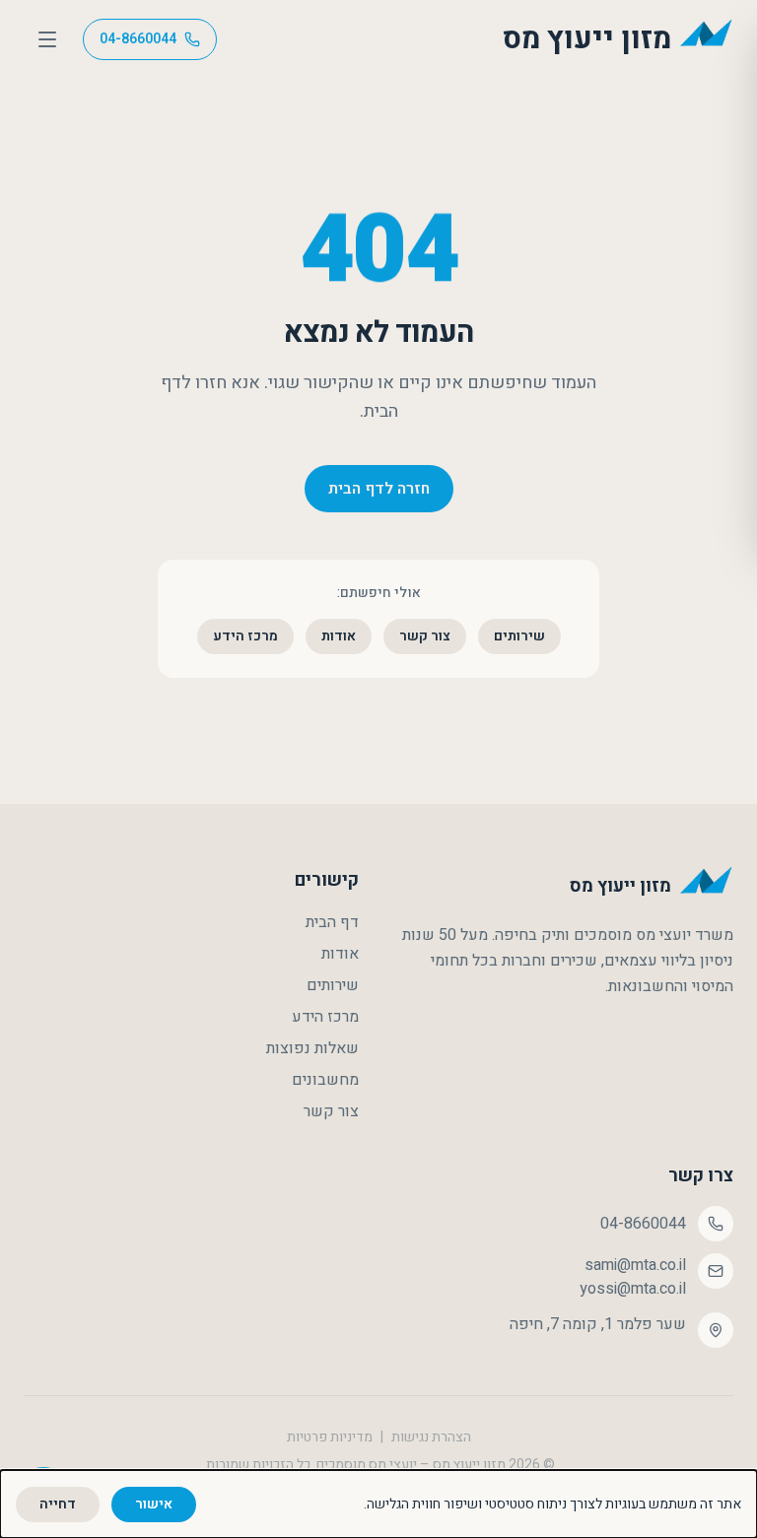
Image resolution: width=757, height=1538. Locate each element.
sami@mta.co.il (635, 1265)
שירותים (519, 636)
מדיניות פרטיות (330, 1437)
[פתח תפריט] (47, 39)
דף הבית (332, 922)
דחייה (57, 1504)
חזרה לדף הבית (379, 489)
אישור (153, 1504)
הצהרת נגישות (431, 1437)
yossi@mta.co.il (633, 1289)
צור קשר (424, 636)
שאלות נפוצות (312, 1048)
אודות (338, 636)
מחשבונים (325, 1080)
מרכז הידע (245, 636)
